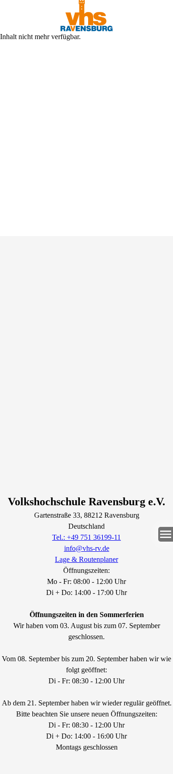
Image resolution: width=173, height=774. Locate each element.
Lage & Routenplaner (86, 559)
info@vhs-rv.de (86, 548)
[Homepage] (86, 15)
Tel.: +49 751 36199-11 (86, 537)
